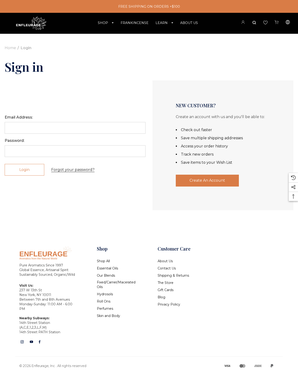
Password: (14, 140)
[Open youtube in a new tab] (31, 342)
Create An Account (207, 180)
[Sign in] (243, 23)
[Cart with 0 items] (276, 22)
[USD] (288, 22)
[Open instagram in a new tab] (22, 342)
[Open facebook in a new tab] (39, 342)
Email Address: (19, 117)
